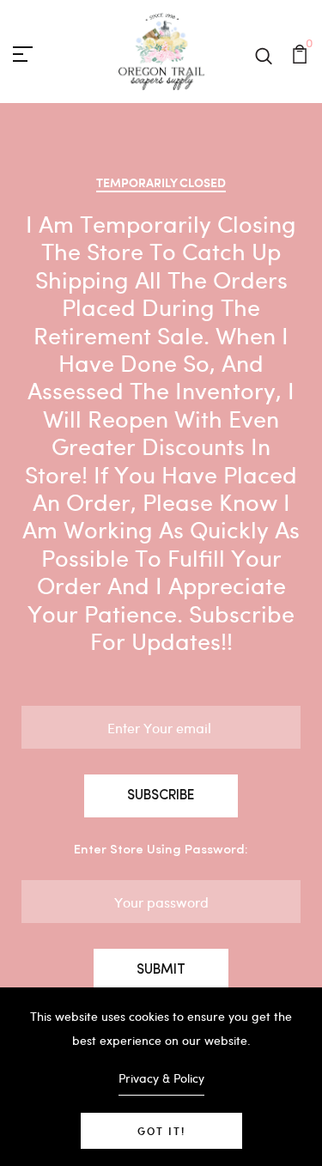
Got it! (161, 1131)
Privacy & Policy (161, 1078)
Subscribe (161, 796)
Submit (161, 970)
